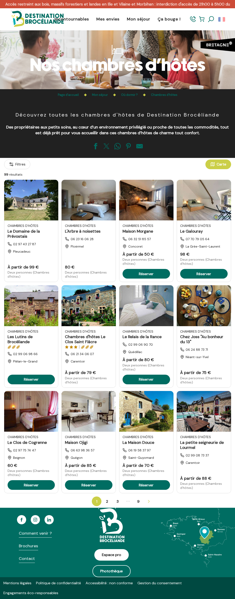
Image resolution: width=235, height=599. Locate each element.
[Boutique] (202, 21)
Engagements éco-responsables (30, 592)
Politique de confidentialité (58, 583)
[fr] (222, 19)
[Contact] (193, 21)
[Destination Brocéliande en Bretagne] (34, 19)
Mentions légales (17, 583)
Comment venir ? (35, 533)
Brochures (28, 546)
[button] (211, 19)
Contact (27, 558)
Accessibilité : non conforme (109, 583)
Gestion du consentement (159, 583)
